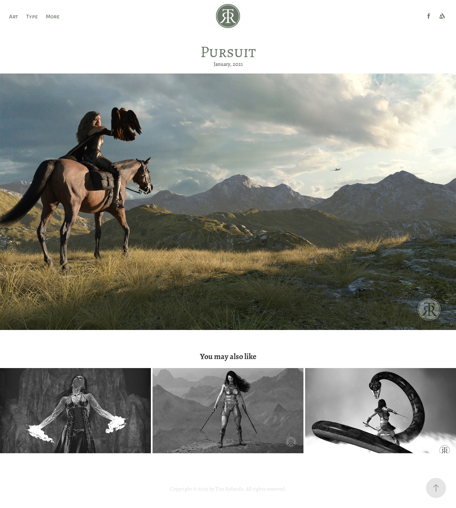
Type (32, 16)
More (52, 16)
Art (13, 16)
